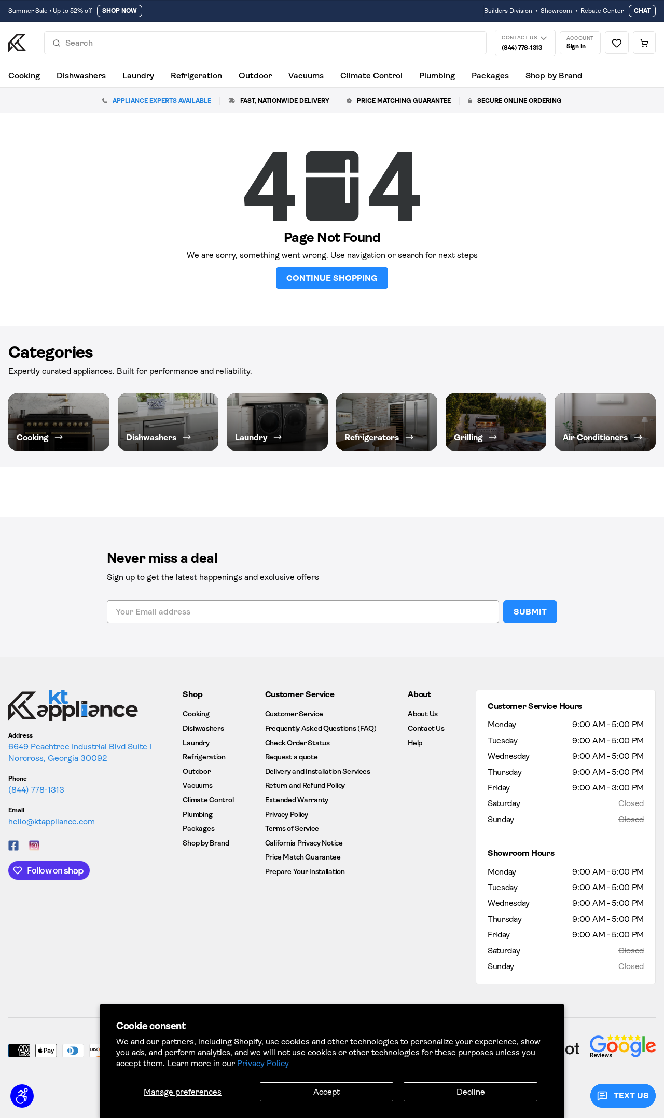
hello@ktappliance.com (51, 821)
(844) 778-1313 (36, 790)
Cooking (24, 75)
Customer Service (294, 714)
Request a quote (291, 757)
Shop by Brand (554, 75)
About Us (423, 714)
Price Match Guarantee (303, 857)
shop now (119, 11)
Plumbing (437, 75)
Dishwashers (81, 75)
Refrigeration (196, 75)
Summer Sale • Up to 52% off (50, 11)
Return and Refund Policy (305, 785)
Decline (471, 1092)
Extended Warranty (296, 800)
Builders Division (508, 11)
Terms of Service (292, 828)
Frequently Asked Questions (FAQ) (321, 728)
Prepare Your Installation (305, 871)
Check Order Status (297, 743)
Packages (490, 75)
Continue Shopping (332, 278)
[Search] (56, 43)
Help (415, 743)
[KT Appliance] (17, 43)
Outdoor (255, 75)
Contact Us (426, 728)
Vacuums (306, 75)
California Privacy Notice (304, 843)
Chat (642, 11)
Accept (326, 1092)
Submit (530, 612)
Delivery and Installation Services (317, 771)
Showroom (556, 11)
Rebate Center (602, 11)
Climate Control (371, 75)
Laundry (138, 75)
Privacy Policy (263, 1063)
